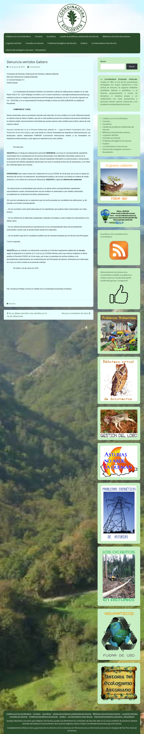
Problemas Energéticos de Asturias (62, 43)
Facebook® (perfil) (123, 277)
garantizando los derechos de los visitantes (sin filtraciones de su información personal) (71, 728)
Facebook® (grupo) (108, 280)
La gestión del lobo (13, 43)
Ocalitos (84, 43)
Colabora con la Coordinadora (18, 36)
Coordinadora (34, 67)
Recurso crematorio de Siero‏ (75, 313)
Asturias (12, 303)
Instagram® (123, 280)
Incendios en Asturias (34, 43)
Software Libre (27, 728)
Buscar (103, 61)
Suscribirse (51, 36)
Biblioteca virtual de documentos (116, 36)
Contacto (39, 36)
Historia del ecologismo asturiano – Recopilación (26, 50)
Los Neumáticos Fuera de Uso (104, 43)
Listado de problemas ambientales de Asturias (79, 36)
